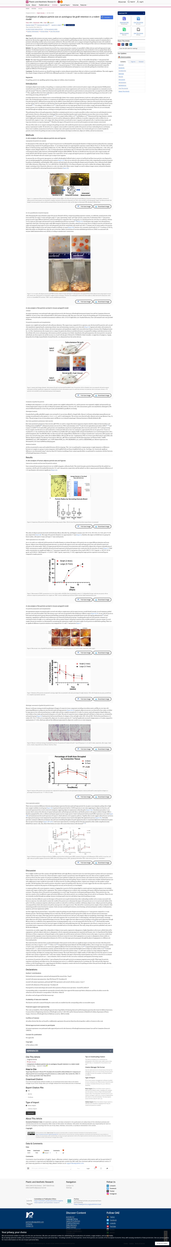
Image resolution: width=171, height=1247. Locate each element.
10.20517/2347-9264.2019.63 (34, 29)
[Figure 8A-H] (70, 710)
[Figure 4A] (54, 470)
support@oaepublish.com (75, 1163)
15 (75, 115)
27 (83, 823)
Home (28, 5)
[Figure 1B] (66, 168)
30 (57, 944)
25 (36, 427)
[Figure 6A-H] (94, 613)
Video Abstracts (71, 1225)
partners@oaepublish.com (35, 1222)
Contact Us (70, 1186)
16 (87, 115)
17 (50, 121)
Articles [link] (34, 8)
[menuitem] (28, 5)
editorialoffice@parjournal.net (36, 1188)
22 (106, 425)
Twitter (112, 1191)
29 (95, 921)
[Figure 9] (39, 716)
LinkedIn (113, 1186)
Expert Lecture (71, 1227)
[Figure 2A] (80, 221)
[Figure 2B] (71, 227)
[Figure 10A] (89, 810)
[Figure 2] (78, 535)
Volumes (76, 5)
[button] (107, 17)
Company (29, 1224)
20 (41, 425)
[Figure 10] (49, 808)
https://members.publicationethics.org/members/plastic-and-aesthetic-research (48, 1202)
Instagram (113, 1194)
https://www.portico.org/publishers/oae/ (87, 1204)
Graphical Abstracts (72, 1223)
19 (76, 221)
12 (54, 105)
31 (84, 946)
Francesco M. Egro (43, 25)
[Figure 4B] (38, 535)
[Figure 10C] (98, 818)
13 (53, 115)
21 (79, 425)
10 (32, 105)
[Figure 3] (87, 327)
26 (102, 615)
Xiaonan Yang (31, 25)
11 (33, 105)
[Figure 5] (105, 548)
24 (108, 425)
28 (84, 823)
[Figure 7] (78, 623)
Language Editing (72, 1219)
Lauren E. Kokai (56, 25)
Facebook (113, 1188)
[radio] (53, 1091)
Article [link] (40, 8)
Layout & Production (73, 1221)
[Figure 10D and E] (48, 821)
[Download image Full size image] (69, 184)
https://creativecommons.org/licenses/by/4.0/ (47, 1134)
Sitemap (69, 1188)
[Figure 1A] (61, 160)
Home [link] (27, 8)
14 (55, 115)
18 (74, 221)
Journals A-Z (70, 1217)
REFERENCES (32, 1051)
